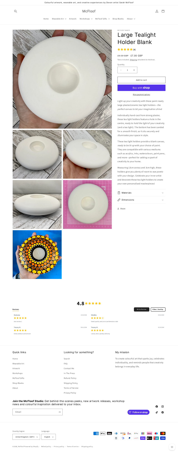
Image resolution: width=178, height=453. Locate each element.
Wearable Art (18, 363)
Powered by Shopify (31, 447)
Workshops (18, 373)
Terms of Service (71, 388)
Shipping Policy (71, 383)
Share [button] (122, 208)
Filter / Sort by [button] (157, 309)
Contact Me (69, 368)
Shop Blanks (18, 383)
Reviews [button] (16, 309)
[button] (16, 11)
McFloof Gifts (18, 378)
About (15, 388)
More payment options (141, 94)
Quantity (121, 64)
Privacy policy (59, 446)
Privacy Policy (70, 393)
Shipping (133, 60)
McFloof (21, 447)
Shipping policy (87, 446)
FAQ (65, 363)
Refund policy (46, 446)
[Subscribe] (59, 412)
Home (15, 358)
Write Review (141, 309)
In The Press (69, 373)
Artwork (16, 368)
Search (67, 358)
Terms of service (73, 446)
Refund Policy (70, 378)
